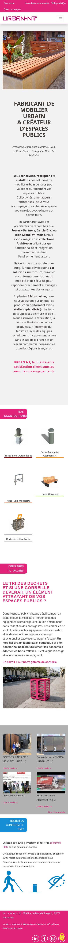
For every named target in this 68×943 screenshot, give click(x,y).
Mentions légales (11, 924)
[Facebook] (44, 938)
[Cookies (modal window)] (62, 937)
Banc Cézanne (50, 494)
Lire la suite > (10, 768)
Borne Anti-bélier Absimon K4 (50, 454)
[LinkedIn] (36, 938)
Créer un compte (12, 9)
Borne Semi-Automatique (18, 455)
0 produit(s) (60, 3)
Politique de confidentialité (33, 924)
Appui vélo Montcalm (18, 500)
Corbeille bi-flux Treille (18, 539)
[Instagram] (54, 938)
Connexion (9, 3)
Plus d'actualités (56, 812)
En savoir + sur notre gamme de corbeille (30, 662)
